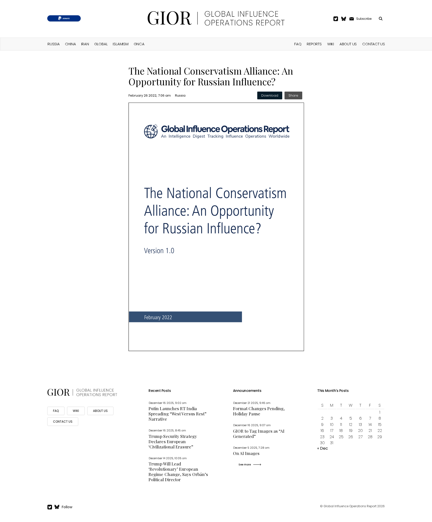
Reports (314, 44)
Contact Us (373, 44)
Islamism (120, 44)
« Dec (322, 448)
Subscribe (364, 19)
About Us (348, 44)
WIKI (76, 411)
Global (101, 44)
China (70, 44)
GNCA (139, 44)
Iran (85, 44)
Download (269, 95)
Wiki (330, 44)
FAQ (297, 44)
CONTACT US (62, 421)
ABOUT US (100, 411)
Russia (54, 44)
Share (293, 95)
